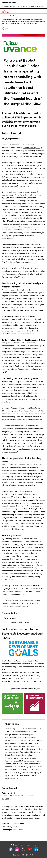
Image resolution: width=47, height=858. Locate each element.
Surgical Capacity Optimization (22, 163)
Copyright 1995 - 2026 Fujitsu (23, 855)
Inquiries (5, 799)
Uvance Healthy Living (32, 148)
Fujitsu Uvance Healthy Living (16, 622)
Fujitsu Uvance (18, 277)
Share (7, 28)
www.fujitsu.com (12, 778)
